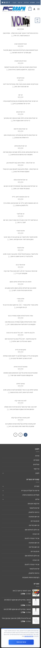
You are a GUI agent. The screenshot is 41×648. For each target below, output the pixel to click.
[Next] (15, 435)
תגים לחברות (20, 78)
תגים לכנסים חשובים (20, 61)
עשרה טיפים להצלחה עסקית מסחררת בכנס (20, 316)
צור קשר (20, 2)
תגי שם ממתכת (34, 516)
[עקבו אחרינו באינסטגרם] (7, 2)
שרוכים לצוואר (34, 508)
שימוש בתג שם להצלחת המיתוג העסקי (20, 282)
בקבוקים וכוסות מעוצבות (30, 577)
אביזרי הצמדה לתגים (32, 538)
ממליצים (26, 2)
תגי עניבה (36, 534)
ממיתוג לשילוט (20, 384)
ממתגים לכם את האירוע (20, 367)
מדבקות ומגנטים (33, 503)
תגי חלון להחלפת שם (32, 529)
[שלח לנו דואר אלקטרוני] (4, 2)
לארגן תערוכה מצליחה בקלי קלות (20, 418)
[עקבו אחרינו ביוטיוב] (2, 2)
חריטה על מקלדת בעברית (30, 490)
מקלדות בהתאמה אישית (30, 495)
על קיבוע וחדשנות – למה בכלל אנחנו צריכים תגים (20, 333)
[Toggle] (3, 473)
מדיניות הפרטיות (28, 636)
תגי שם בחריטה (34, 525)
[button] (38, 9)
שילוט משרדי (20, 299)
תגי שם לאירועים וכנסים (20, 180)
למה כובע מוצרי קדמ (20, 401)
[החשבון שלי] (34, 8)
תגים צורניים (35, 521)
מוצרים (36, 486)
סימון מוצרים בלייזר (20, 350)
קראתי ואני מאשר (21, 642)
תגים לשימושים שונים (20, 44)
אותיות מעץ (20, 29)
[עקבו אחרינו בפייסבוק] (9, 2)
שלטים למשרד (20, 231)
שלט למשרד (20, 248)
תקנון (14, 2)
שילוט (37, 499)
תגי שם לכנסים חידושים (20, 129)
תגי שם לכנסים (20, 112)
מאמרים (32, 2)
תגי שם (20, 95)
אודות (38, 2)
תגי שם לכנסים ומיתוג (20, 146)
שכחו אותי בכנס (20, 265)
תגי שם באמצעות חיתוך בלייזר (20, 197)
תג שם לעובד (20, 214)
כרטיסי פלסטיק (34, 512)
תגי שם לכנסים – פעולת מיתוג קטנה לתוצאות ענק (20, 163)
